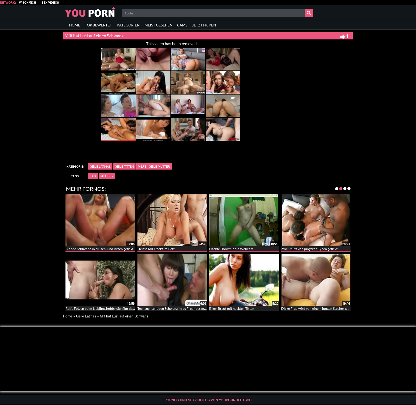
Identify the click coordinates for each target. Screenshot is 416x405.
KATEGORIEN (128, 25)
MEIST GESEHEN (158, 25)
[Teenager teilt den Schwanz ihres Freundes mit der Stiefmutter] (172, 280)
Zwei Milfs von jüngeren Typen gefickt (309, 249)
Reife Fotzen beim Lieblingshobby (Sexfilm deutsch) (103, 308)
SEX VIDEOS (50, 2)
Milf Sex (106, 176)
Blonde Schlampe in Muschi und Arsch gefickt (99, 249)
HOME (74, 25)
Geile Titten (124, 166)
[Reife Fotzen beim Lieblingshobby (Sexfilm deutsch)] (100, 280)
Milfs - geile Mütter (154, 166)
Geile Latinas (100, 166)
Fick (93, 176)
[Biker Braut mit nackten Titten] (244, 280)
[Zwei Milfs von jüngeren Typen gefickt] (316, 220)
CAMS (182, 25)
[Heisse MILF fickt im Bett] (172, 220)
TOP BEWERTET (98, 25)
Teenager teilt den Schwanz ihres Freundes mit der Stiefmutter (183, 308)
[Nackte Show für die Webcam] (244, 220)
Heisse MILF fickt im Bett (156, 249)
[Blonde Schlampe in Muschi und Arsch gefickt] (100, 220)
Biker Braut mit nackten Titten (231, 308)
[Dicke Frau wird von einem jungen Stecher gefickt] (316, 280)
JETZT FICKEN (204, 25)
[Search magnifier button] (309, 13)
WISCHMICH (27, 2)
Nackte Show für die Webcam (231, 249)
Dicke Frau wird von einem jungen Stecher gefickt (318, 308)
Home (67, 316)
